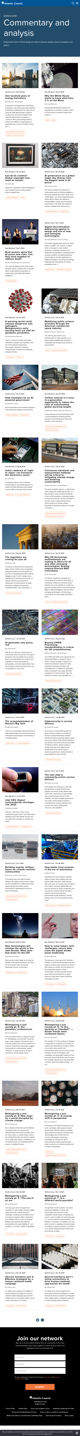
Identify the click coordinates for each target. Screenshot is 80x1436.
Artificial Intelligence (12, 197)
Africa (47, 602)
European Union (26, 826)
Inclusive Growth (21, 1234)
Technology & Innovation (63, 269)
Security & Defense (11, 899)
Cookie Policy (22, 1408)
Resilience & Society (64, 905)
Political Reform (50, 905)
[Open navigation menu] (77, 3)
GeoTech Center (10, 15)
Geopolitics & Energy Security (15, 135)
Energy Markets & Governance (15, 132)
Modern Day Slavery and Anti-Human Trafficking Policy (24, 1416)
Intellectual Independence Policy (63, 1408)
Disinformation (21, 972)
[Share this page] (42, 1320)
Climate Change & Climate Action (55, 426)
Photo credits (69, 1416)
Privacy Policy (47, 1377)
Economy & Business (52, 430)
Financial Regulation (23, 743)
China (47, 120)
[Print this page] (37, 1320)
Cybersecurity (10, 972)
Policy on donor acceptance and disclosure (54, 1412)
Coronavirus (10, 357)
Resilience (19, 357)
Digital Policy (64, 211)
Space (53, 120)
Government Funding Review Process (24, 1412)
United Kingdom (11, 281)
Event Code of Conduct (53, 1416)
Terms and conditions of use (40, 1408)
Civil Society (49, 1152)
